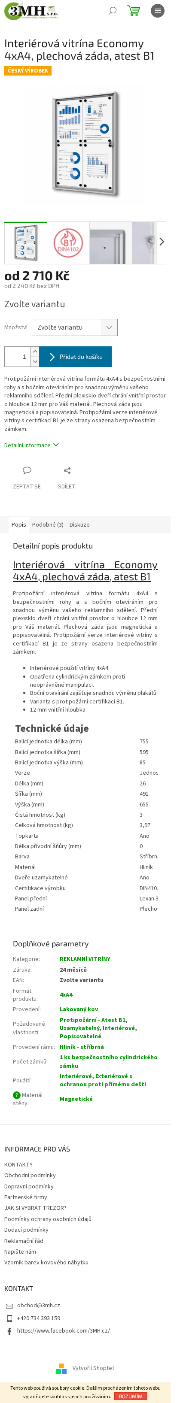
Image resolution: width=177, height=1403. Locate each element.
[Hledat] (112, 10)
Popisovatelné (80, 1036)
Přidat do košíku (81, 356)
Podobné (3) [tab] (48, 525)
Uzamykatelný (79, 1028)
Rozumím (131, 1396)
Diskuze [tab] (80, 525)
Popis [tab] (19, 525)
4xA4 (66, 995)
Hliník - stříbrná (82, 1047)
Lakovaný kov (79, 1009)
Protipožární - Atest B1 (92, 1020)
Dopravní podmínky (29, 1186)
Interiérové (119, 1028)
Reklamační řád (23, 1241)
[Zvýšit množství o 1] (35, 352)
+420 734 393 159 (38, 1318)
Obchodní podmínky (30, 1175)
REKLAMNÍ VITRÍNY (85, 959)
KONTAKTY (18, 1165)
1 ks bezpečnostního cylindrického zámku (109, 1061)
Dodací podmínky (26, 1230)
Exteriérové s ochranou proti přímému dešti (103, 1080)
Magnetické (76, 1099)
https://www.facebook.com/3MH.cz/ (63, 1331)
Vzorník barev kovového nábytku (46, 1262)
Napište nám (20, 1252)
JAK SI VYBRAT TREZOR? (35, 1208)
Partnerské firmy (25, 1197)
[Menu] (157, 10)
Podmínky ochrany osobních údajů (48, 1219)
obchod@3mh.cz (38, 1305)
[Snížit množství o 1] (35, 362)
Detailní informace (27, 445)
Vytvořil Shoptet (93, 1368)
